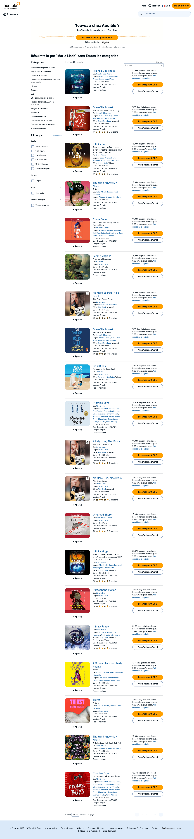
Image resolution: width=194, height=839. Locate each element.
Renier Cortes (113, 419)
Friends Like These (104, 70)
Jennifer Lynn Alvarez (104, 74)
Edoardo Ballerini (105, 197)
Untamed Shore (102, 514)
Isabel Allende (101, 192)
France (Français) (108, 831)
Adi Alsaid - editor (102, 228)
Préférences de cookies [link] (171, 828)
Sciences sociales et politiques (43, 124)
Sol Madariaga (104, 680)
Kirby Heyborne (99, 568)
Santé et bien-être (38, 116)
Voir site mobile (51, 828)
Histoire (34, 86)
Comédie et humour (39, 75)
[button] (97, 37)
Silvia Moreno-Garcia (104, 518)
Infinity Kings (100, 551)
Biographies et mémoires (41, 71)
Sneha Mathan (108, 236)
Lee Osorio (103, 678)
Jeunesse (34, 90)
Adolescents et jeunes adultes (43, 67)
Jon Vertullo (103, 305)
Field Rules (99, 366)
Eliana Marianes (99, 414)
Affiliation (80, 828)
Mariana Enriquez (103, 672)
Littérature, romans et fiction (42, 98)
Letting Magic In (102, 256)
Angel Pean (109, 79)
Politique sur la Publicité (88, 831)
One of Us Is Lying (104, 121)
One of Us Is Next (103, 107)
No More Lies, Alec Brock (107, 478)
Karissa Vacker (109, 118)
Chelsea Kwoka (98, 79)
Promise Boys (101, 403)
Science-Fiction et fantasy (41, 120)
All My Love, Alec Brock (106, 441)
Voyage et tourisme (38, 128)
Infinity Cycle (103, 163)
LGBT (33, 94)
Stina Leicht (100, 593)
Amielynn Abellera (106, 230)
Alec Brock (102, 307)
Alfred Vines (103, 409)
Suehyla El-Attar (99, 422)
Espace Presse (67, 828)
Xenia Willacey (111, 422)
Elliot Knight (115, 161)
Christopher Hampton (112, 411)
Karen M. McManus (103, 113)
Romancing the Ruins (106, 377)
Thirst (96, 700)
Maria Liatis (103, 77)
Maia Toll (99, 262)
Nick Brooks (100, 406)
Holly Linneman (114, 116)
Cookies (155, 828)
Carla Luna (100, 372)
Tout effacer (57, 136)
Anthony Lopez (114, 409)
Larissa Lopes (101, 302)
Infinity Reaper (101, 626)
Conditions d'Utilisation (97, 828)
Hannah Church (112, 414)
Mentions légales (116, 828)
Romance (35, 112)
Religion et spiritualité (39, 108)
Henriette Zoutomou (100, 417)
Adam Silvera (101, 155)
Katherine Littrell (107, 233)
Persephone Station (104, 590)
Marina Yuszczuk (102, 706)
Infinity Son (99, 144)
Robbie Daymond (105, 158)
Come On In (100, 219)
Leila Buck (119, 233)
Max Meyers (113, 77)
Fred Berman (98, 118)
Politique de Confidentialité (137, 828)
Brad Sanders (98, 411)
